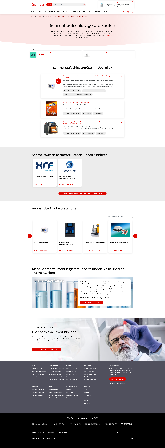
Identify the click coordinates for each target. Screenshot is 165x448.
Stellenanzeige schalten (56, 395)
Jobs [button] (84, 11)
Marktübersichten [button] (63, 11)
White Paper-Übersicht (90, 379)
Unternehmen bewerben (56, 377)
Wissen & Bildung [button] (95, 11)
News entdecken (37, 368)
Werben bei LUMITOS (38, 433)
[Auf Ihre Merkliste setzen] (121, 76)
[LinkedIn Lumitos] (132, 438)
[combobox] (120, 216)
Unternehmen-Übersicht (56, 379)
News (85, 389)
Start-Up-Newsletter (38, 374)
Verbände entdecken (55, 374)
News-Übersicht (36, 377)
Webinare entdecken (38, 389)
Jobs (85, 398)
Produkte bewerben (72, 377)
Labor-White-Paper (89, 371)
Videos (68, 398)
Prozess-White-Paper (90, 374)
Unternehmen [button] (41, 11)
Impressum (35, 438)
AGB (43, 438)
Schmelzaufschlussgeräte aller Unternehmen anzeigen (82, 194)
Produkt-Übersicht (71, 379)
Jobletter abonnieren (55, 392)
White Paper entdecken (90, 368)
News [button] (33, 11)
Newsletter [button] (107, 11)
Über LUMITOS (51, 433)
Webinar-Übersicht (37, 395)
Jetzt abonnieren (117, 379)
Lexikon (68, 389)
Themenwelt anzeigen (91, 302)
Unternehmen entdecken (56, 368)
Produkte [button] (51, 11)
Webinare (86, 400)
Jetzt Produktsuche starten (46, 349)
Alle (48, 4)
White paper (87, 395)
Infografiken (70, 392)
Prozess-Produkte (71, 374)
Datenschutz (51, 438)
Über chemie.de (62, 433)
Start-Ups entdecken (55, 371)
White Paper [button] (77, 11)
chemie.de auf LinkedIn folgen (118, 383)
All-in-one (87, 403)
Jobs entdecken (53, 389)
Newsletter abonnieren (39, 371)
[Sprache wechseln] (128, 12)
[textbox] (120, 216)
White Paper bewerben (90, 377)
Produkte (86, 392)
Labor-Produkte (71, 371)
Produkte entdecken (72, 368)
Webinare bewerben (38, 392)
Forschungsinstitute (72, 395)
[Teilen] (123, 12)
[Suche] (84, 5)
